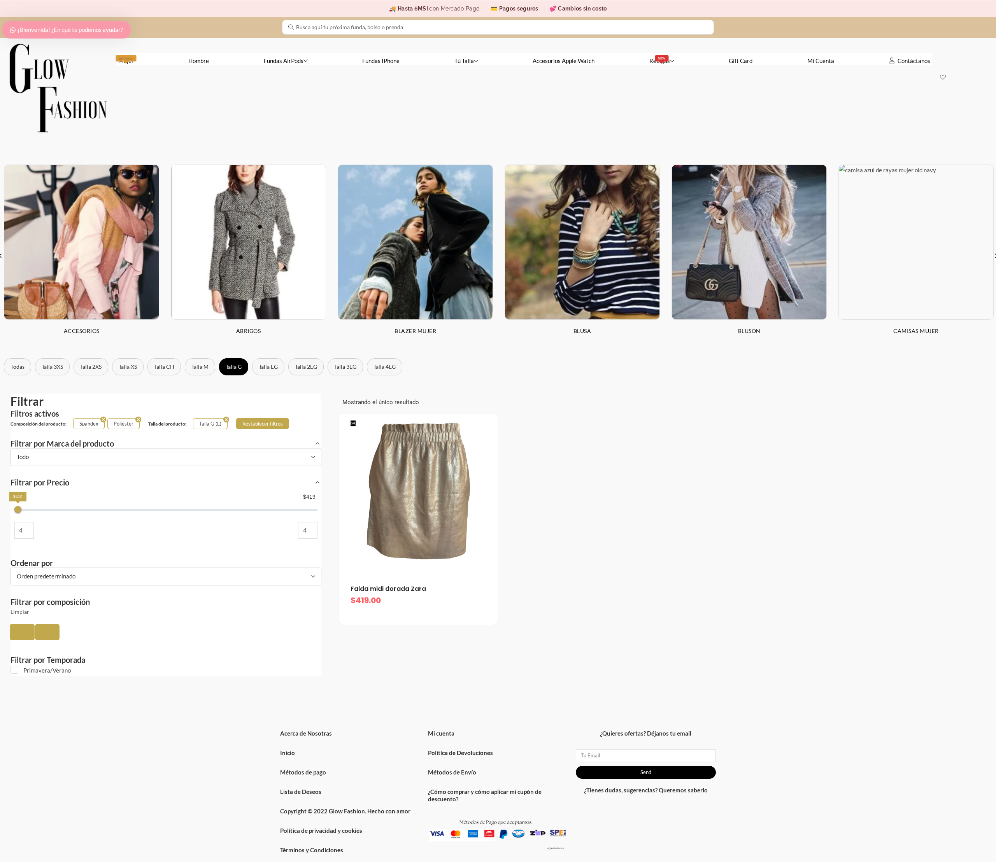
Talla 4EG (385, 366)
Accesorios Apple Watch (563, 60)
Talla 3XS (52, 366)
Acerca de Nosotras (306, 733)
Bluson (749, 331)
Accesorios (82, 331)
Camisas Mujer (916, 331)
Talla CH (164, 366)
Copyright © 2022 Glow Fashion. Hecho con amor (345, 811)
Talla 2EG (306, 366)
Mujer (126, 60)
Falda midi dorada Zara (388, 588)
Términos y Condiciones (311, 849)
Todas (18, 366)
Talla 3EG (345, 366)
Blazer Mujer (415, 331)
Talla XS (128, 366)
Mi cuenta (441, 733)
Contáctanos (914, 60)
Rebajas (659, 60)
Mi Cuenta (820, 60)
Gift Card (740, 60)
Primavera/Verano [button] (47, 670)
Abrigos (248, 331)
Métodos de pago (303, 772)
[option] (248, 256)
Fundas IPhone (381, 60)
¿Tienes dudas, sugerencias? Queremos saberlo (646, 790)
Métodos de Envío (452, 772)
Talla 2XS (91, 366)
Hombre (198, 60)
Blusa (582, 331)
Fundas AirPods (283, 60)
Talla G (234, 366)
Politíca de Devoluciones (460, 752)
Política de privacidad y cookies (321, 830)
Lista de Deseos (300, 791)
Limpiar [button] (20, 612)
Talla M (200, 366)
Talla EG (268, 366)
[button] (22, 632)
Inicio (287, 752)
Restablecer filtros (262, 423)
